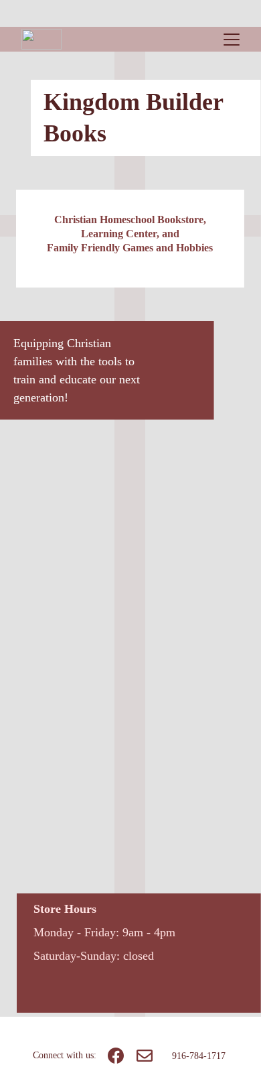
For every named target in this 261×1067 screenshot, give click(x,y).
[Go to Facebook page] (116, 1056)
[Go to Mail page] (145, 1056)
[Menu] (232, 40)
